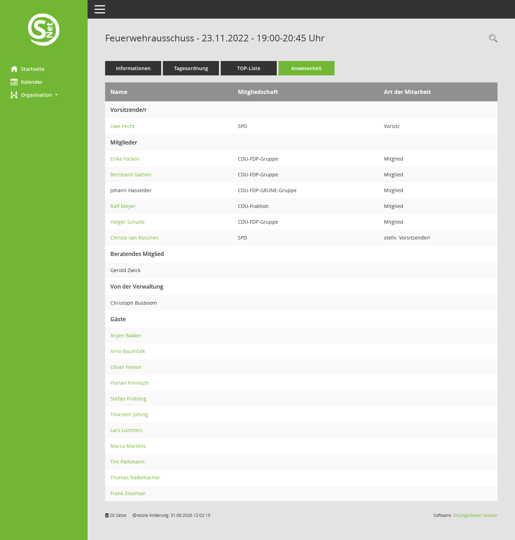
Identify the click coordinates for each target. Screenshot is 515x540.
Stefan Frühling (128, 398)
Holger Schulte (127, 221)
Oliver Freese (125, 367)
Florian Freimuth (129, 382)
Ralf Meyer (123, 206)
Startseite (32, 69)
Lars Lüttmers (126, 430)
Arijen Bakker (126, 335)
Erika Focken (124, 158)
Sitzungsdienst (475, 515)
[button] (44, 94)
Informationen (133, 68)
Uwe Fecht (122, 126)
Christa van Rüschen (134, 237)
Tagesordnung (191, 68)
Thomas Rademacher (135, 477)
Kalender (31, 82)
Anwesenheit (306, 68)
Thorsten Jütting (129, 414)
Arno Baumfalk (127, 351)
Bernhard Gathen (130, 174)
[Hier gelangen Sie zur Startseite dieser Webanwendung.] (44, 30)
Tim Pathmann (127, 461)
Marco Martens (128, 446)
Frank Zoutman (128, 493)
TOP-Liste (248, 68)
